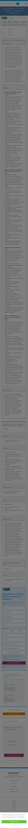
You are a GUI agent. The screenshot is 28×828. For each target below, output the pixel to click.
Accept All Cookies (14, 821)
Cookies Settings (14, 825)
